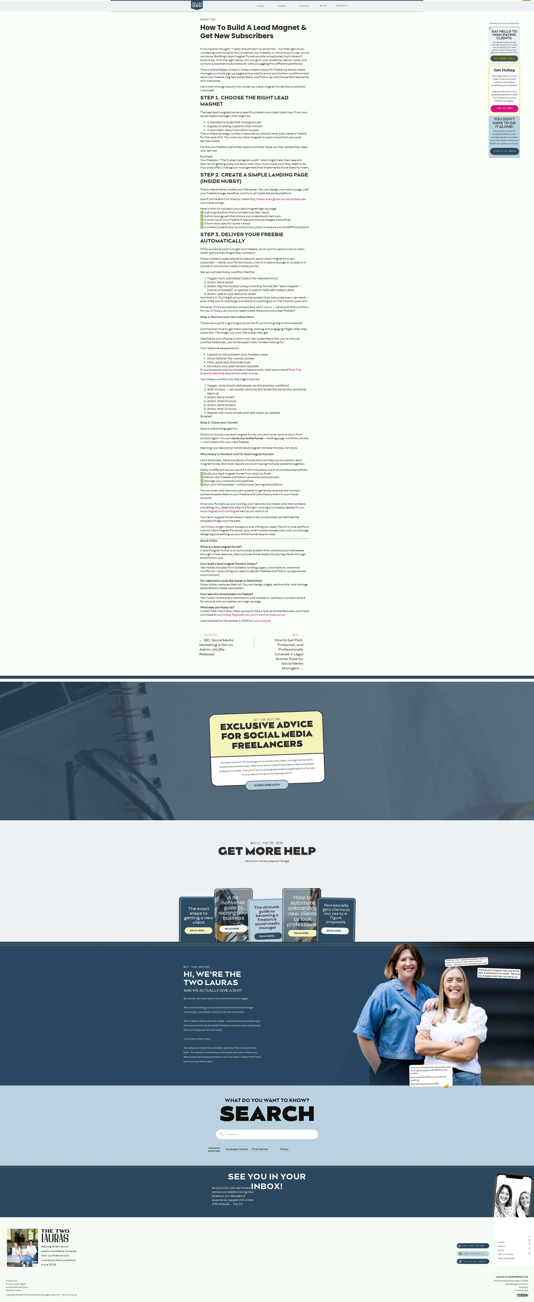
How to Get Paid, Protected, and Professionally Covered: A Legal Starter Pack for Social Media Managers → (289, 654)
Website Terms (13, 1290)
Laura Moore (262, 621)
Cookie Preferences (299, 1289)
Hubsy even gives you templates (278, 199)
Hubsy (222, 70)
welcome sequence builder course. (235, 373)
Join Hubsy (207, 527)
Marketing (207, 19)
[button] (529, 1249)
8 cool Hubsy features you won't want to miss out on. (250, 615)
